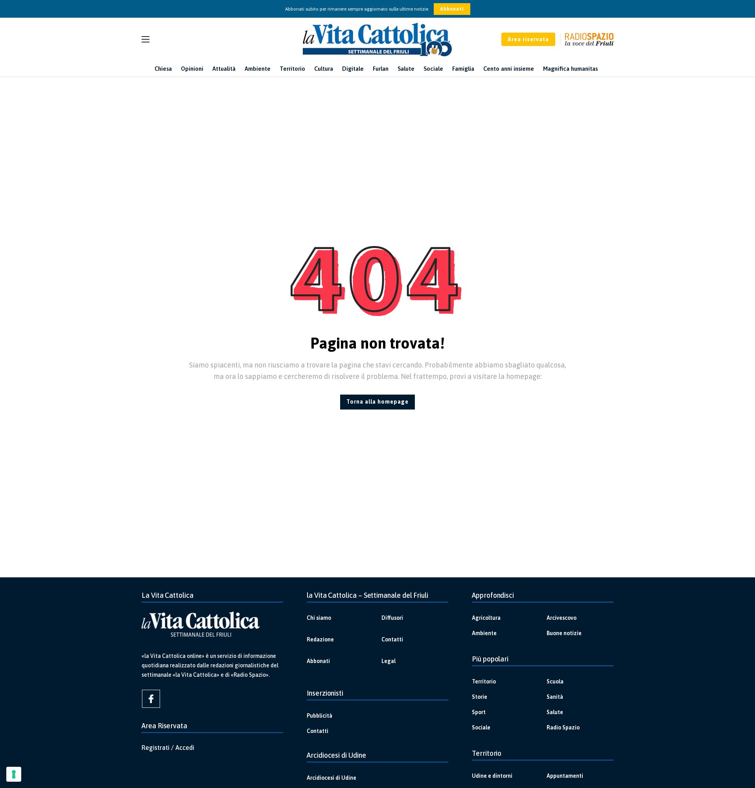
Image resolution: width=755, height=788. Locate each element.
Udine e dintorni (492, 776)
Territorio (484, 681)
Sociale (481, 727)
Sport (479, 712)
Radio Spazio (563, 727)
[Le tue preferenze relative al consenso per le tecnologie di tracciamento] (13, 774)
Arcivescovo (561, 618)
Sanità (555, 697)
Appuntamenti (565, 776)
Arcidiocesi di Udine (331, 778)
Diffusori (392, 618)
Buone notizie (564, 633)
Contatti (392, 639)
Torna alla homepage (377, 402)
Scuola (555, 681)
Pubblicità (319, 716)
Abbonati (452, 9)
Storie (479, 697)
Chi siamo (319, 618)
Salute (555, 712)
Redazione (320, 639)
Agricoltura (486, 618)
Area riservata (528, 39)
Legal (388, 661)
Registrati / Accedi (168, 747)
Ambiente (484, 633)
